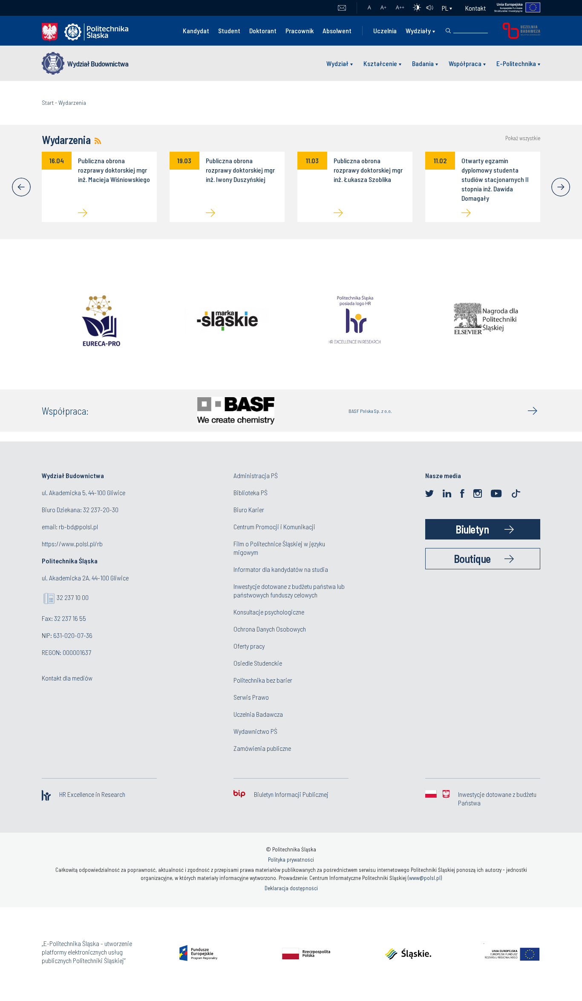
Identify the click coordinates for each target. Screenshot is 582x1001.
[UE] (513, 8)
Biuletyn (472, 529)
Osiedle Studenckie (257, 663)
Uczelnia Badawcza (258, 714)
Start (48, 102)
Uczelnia (385, 30)
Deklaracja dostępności (291, 888)
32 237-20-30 (100, 509)
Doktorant (263, 30)
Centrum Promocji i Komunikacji (274, 526)
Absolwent (337, 30)
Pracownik (299, 30)
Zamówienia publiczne (262, 748)
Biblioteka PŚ (250, 492)
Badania (423, 63)
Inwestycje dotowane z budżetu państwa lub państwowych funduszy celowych (289, 590)
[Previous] (21, 187)
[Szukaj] (448, 30)
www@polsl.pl (425, 877)
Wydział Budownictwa (97, 63)
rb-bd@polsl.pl (78, 526)
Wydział (337, 63)
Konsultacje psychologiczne (268, 612)
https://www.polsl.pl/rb (72, 543)
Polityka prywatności (291, 859)
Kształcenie (380, 63)
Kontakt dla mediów (67, 678)
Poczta (342, 8)
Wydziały (418, 30)
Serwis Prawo (251, 697)
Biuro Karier (248, 509)
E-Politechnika (516, 63)
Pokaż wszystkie (522, 138)
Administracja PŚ (255, 475)
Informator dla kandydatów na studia (280, 569)
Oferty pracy (249, 646)
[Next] (560, 187)
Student (229, 30)
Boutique (472, 558)
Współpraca (465, 63)
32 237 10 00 (73, 597)
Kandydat (196, 30)
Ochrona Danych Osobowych (269, 629)
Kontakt (475, 8)
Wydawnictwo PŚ (255, 731)
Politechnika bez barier (262, 680)
